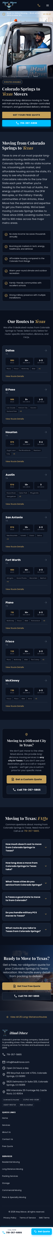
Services (6, 1125)
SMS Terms (44, 1217)
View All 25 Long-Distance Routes (26, 1017)
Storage (6, 1183)
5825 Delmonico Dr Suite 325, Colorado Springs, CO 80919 (25, 1083)
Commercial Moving (11, 1190)
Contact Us (7, 1139)
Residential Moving (11, 1162)
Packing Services (10, 1176)
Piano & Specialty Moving (14, 1197)
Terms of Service (28, 1217)
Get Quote (42, 1231)
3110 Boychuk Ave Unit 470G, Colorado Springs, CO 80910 (24, 1074)
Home (4, 76)
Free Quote (7, 1146)
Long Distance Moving (20, 76)
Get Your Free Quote (26, 115)
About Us (6, 1132)
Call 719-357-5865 (26, 790)
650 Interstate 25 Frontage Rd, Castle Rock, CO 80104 (24, 1092)
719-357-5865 (26, 123)
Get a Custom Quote (26, 779)
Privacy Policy (10, 1217)
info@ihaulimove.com (15, 1062)
